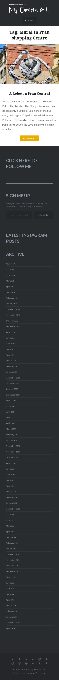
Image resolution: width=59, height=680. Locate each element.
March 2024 (11, 429)
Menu (31, 20)
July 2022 (10, 514)
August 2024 (11, 400)
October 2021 (12, 566)
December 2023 (13, 446)
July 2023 (10, 469)
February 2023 (12, 497)
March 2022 (11, 537)
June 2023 (10, 474)
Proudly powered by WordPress (29, 669)
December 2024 (13, 378)
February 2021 (12, 611)
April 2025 (10, 355)
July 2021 (10, 583)
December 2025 (13, 309)
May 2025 (10, 349)
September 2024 (13, 395)
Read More (29, 138)
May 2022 (10, 526)
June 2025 (10, 343)
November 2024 (13, 383)
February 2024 (12, 435)
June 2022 (10, 520)
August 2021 (11, 577)
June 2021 (10, 588)
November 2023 (13, 452)
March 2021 (11, 605)
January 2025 (11, 372)
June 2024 (10, 412)
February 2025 (12, 366)
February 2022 (12, 543)
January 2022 (11, 549)
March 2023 (11, 492)
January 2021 (11, 617)
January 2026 (11, 303)
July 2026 (10, 269)
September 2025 (13, 326)
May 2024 (10, 417)
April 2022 (10, 531)
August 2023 (11, 463)
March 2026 (11, 292)
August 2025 (11, 332)
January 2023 (11, 503)
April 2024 (10, 423)
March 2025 (11, 360)
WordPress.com (38, 673)
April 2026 (10, 286)
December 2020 (13, 623)
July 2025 (10, 338)
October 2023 (12, 457)
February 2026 (12, 298)
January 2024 (11, 440)
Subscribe (43, 214)
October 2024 (12, 389)
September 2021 (13, 571)
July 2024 (10, 406)
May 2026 (10, 281)
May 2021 (10, 594)
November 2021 (13, 560)
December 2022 (13, 509)
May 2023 (10, 480)
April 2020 (10, 628)
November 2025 (13, 315)
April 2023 (10, 486)
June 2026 (10, 275)
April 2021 (10, 600)
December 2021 (13, 554)
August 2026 (11, 264)
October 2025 (12, 321)
